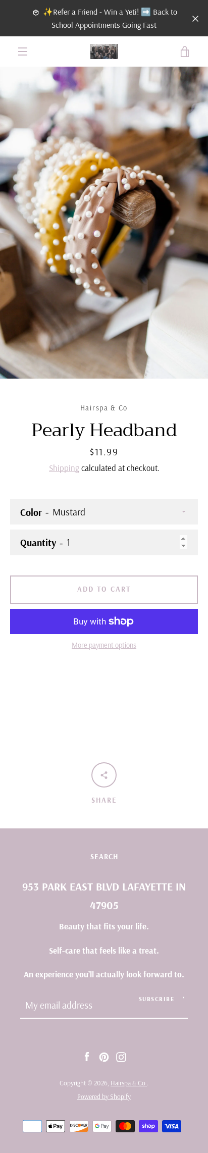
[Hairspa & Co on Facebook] (87, 1056)
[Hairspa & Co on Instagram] (121, 1056)
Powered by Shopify (104, 1096)
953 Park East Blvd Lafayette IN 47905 (104, 895)
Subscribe (157, 999)
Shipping (64, 467)
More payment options (104, 645)
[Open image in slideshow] (104, 223)
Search (104, 856)
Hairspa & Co (129, 1083)
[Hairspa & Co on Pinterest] (104, 1056)
